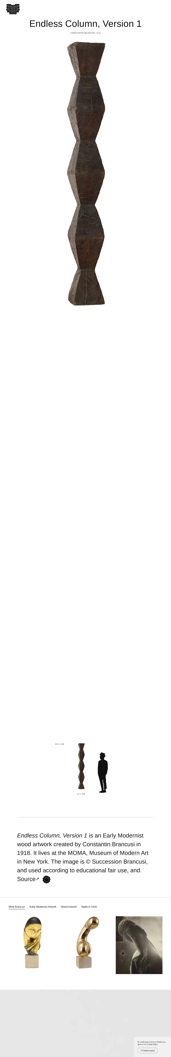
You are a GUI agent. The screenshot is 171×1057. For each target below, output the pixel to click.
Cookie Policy (152, 1044)
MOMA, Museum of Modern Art (108, 853)
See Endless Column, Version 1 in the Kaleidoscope (46, 879)
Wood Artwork (69, 906)
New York (35, 861)
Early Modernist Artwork (43, 906)
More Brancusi (17, 906)
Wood (24, 844)
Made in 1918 (89, 906)
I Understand (148, 1050)
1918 (23, 853)
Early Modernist (123, 835)
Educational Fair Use (101, 870)
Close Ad (155, 639)
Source (26, 879)
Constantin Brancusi (82, 33)
